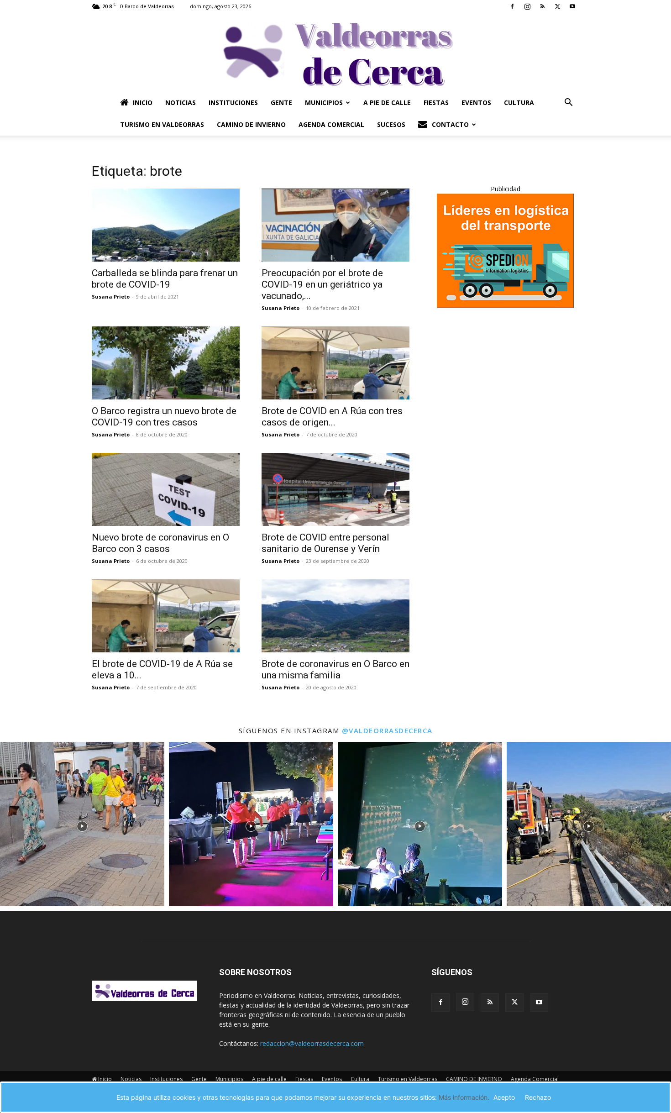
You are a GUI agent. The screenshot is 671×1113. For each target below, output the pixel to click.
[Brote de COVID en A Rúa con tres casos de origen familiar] (335, 362)
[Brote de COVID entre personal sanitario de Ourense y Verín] (335, 489)
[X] (557, 6)
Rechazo (538, 1097)
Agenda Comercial (331, 124)
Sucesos (391, 124)
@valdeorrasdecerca (387, 730)
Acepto (504, 1097)
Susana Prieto (111, 296)
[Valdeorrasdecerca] (335, 52)
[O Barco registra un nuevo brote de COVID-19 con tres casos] (166, 362)
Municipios (324, 102)
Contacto (450, 124)
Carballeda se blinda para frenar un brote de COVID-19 (165, 279)
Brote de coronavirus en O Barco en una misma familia (335, 669)
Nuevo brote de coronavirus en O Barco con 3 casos (160, 543)
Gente (281, 102)
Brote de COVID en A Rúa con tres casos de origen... (332, 416)
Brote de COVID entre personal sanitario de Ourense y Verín (325, 543)
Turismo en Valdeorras (162, 124)
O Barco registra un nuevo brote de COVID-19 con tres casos (164, 416)
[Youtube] (572, 6)
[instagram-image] (82, 824)
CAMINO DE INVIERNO (251, 124)
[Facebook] (512, 6)
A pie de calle (387, 102)
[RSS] (542, 6)
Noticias (180, 102)
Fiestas (436, 102)
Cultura (519, 102)
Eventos (476, 102)
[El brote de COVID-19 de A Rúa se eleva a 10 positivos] (166, 615)
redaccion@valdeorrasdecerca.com (312, 1043)
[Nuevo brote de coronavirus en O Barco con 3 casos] (166, 489)
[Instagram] (527, 6)
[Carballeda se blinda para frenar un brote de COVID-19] (166, 225)
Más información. (464, 1097)
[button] (568, 103)
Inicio (142, 102)
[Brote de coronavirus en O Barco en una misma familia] (335, 615)
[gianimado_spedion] (505, 305)
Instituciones (233, 102)
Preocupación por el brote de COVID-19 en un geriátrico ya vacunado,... (322, 284)
